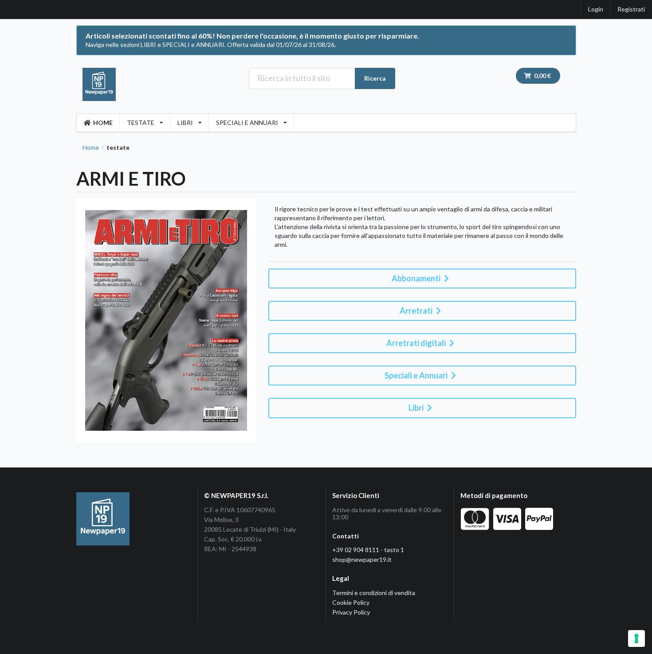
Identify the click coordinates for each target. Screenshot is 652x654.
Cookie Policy (350, 602)
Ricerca (375, 78)
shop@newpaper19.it (362, 559)
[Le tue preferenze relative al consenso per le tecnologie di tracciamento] (636, 638)
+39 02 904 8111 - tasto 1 (368, 549)
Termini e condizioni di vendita (373, 592)
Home (90, 147)
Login (595, 9)
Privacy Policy (351, 612)
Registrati (631, 9)
